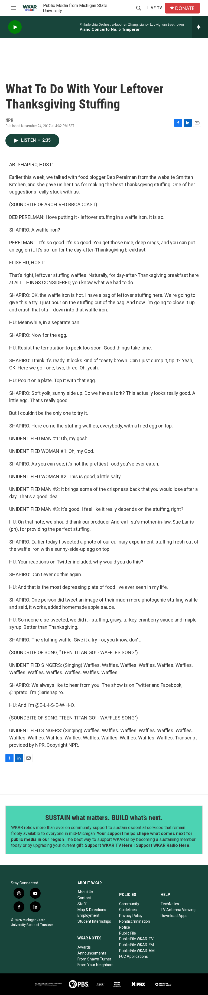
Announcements (91, 953)
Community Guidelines (129, 907)
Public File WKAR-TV (136, 939)
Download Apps (174, 916)
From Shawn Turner (94, 959)
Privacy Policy (130, 916)
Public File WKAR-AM (137, 951)
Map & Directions (91, 910)
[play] (15, 27)
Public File (127, 933)
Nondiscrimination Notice (134, 924)
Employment (88, 915)
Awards (84, 947)
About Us (85, 892)
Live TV (154, 8)
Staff (82, 904)
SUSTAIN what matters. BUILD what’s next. (104, 818)
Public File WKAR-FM (136, 945)
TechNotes (170, 904)
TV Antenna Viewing (178, 910)
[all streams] (200, 27)
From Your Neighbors (95, 965)
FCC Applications (133, 956)
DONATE (184, 8)
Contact (84, 898)
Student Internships (94, 921)
